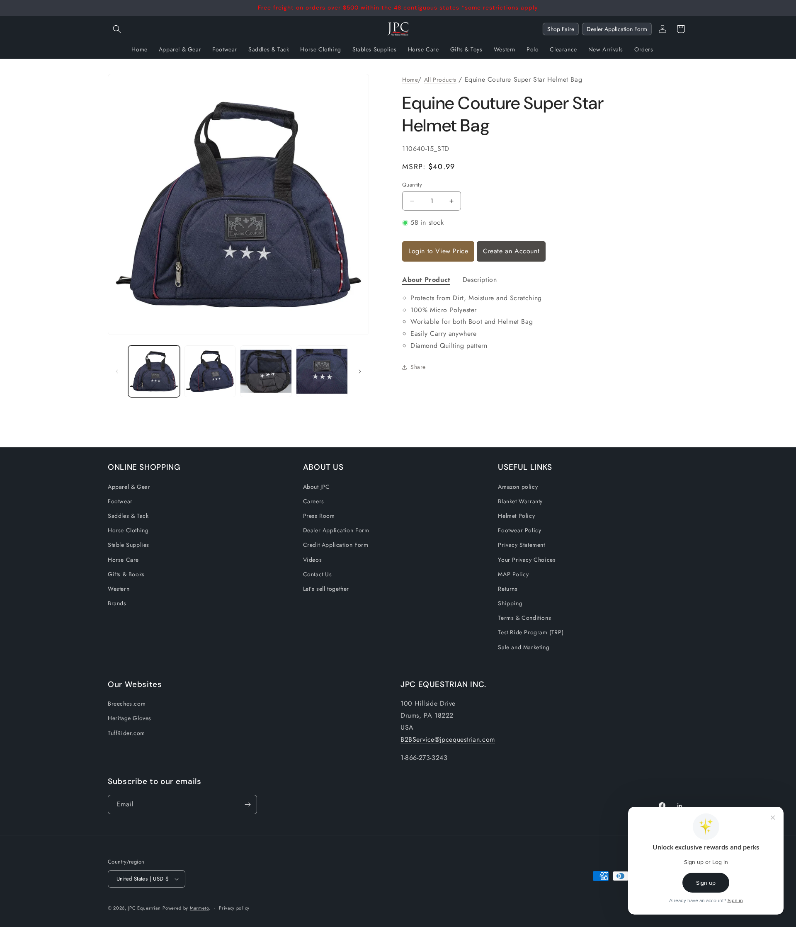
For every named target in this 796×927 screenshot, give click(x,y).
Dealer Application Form (617, 29)
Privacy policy (234, 908)
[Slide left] (117, 371)
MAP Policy (513, 574)
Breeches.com (127, 703)
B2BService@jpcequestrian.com (447, 739)
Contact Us (317, 574)
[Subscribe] (247, 804)
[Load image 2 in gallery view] (210, 371)
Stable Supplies (128, 545)
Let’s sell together (326, 589)
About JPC (316, 487)
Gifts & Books (126, 574)
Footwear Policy (519, 530)
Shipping (510, 603)
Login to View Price (438, 251)
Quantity (412, 185)
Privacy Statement (521, 545)
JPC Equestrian (144, 908)
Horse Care (123, 560)
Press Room (319, 516)
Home (410, 79)
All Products (440, 79)
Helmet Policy (516, 516)
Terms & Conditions (524, 618)
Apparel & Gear (129, 487)
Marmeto (199, 908)
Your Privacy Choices (527, 560)
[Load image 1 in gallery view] (154, 371)
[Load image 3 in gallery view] (266, 371)
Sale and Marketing (523, 647)
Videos (312, 560)
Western (118, 589)
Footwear (120, 501)
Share (418, 367)
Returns (507, 589)
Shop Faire (560, 29)
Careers (313, 501)
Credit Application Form (336, 545)
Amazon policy (518, 487)
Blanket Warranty (520, 501)
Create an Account (511, 251)
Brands (117, 603)
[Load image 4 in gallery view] (322, 371)
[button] (117, 29)
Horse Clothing (128, 530)
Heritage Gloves (129, 718)
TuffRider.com (126, 733)
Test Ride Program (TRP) (530, 632)
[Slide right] (360, 371)
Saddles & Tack (128, 516)
